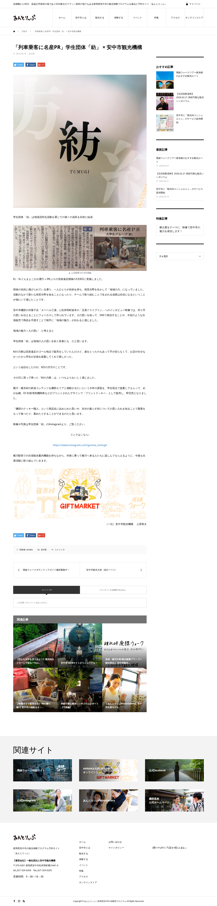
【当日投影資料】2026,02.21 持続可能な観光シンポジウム (190, 97)
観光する (99, 17)
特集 (156, 17)
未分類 (32, 53)
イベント (137, 17)
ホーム (62, 17)
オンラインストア (194, 17)
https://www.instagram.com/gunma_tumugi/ (80, 445)
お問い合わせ (115, 841)
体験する (118, 17)
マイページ (194, 4)
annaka (29, 549)
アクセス (175, 17)
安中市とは (80, 17)
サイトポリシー (116, 847)
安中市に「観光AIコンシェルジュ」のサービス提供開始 (189, 119)
